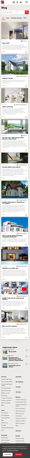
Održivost (18, 392)
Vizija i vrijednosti (5, 440)
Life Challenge (19, 382)
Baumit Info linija (20, 438)
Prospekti (3, 425)
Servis (2, 410)
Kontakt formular (20, 441)
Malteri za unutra (5, 393)
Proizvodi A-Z (4, 413)
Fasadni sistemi (16, 18)
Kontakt (18, 436)
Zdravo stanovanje (6, 391)
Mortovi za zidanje (5, 403)
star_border (26, 52)
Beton (2, 405)
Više (24, 18)
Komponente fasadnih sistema (6, 385)
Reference (18, 431)
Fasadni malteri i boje (6, 379)
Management (4, 438)
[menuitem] (14, 2)
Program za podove (6, 400)
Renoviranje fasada (6, 388)
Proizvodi (3, 377)
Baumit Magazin (5, 415)
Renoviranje (4, 395)
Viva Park (18, 387)
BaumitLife (18, 377)
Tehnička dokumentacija (7, 428)
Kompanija (4, 435)
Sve (3, 18)
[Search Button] (27, 12)
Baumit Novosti (5, 443)
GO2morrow (4, 423)
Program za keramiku (6, 398)
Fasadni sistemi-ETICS (6, 382)
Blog (2, 420)
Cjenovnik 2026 (5, 418)
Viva (7, 18)
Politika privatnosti (12, 450)
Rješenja (18, 397)
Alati (2, 430)
